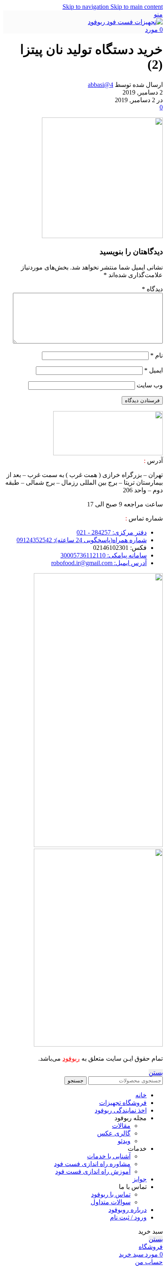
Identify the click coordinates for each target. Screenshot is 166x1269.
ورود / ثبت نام (128, 1217)
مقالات (121, 1125)
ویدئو (124, 1140)
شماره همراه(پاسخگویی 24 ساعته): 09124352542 (82, 540)
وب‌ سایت (150, 385)
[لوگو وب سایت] (125, 22)
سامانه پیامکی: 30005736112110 (103, 555)
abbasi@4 (100, 84)
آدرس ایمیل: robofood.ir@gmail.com (99, 562)
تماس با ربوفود (111, 1194)
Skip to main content (136, 6)
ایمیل (153, 370)
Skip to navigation (86, 6)
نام (156, 355)
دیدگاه (152, 289)
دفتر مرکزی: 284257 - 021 (112, 532)
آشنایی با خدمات (109, 1156)
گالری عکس (114, 1133)
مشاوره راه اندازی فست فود (92, 1163)
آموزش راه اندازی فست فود (93, 1171)
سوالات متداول (111, 1202)
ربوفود (71, 1058)
